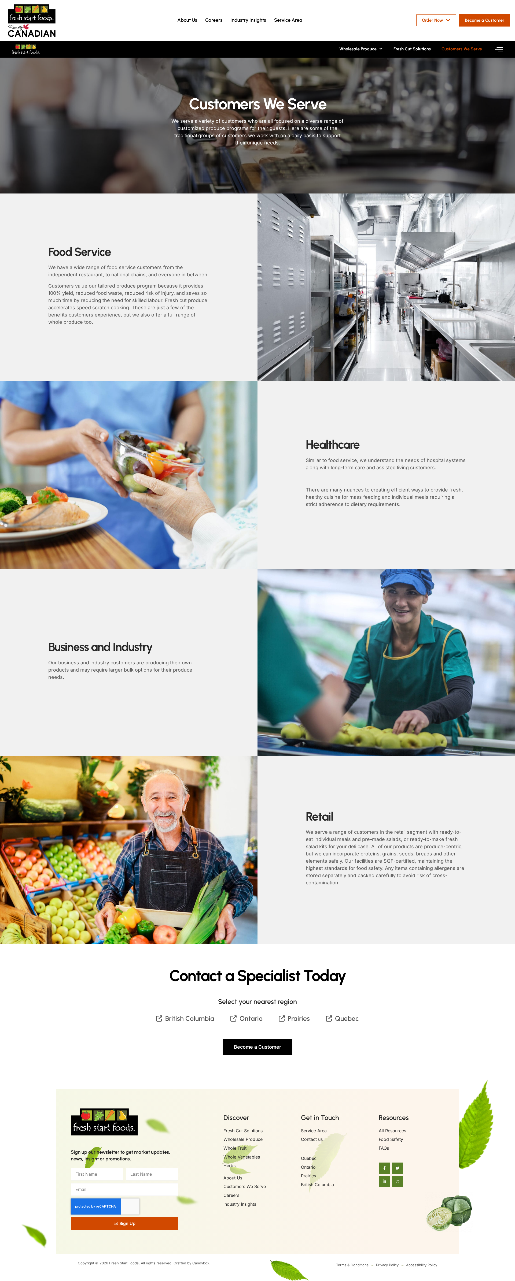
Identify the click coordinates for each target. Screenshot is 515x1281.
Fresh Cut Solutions (412, 48)
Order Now (432, 20)
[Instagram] (397, 1181)
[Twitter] (397, 1168)
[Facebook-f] (384, 1168)
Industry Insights (248, 20)
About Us (187, 20)
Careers (213, 20)
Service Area (288, 20)
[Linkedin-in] (384, 1181)
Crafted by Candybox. (192, 1263)
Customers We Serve (462, 48)
